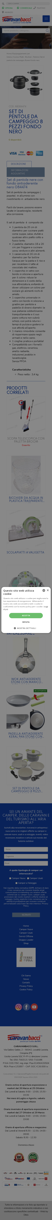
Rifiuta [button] (26, 622)
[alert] (26, 610)
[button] (26, 628)
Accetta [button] (26, 615)
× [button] (48, 590)
